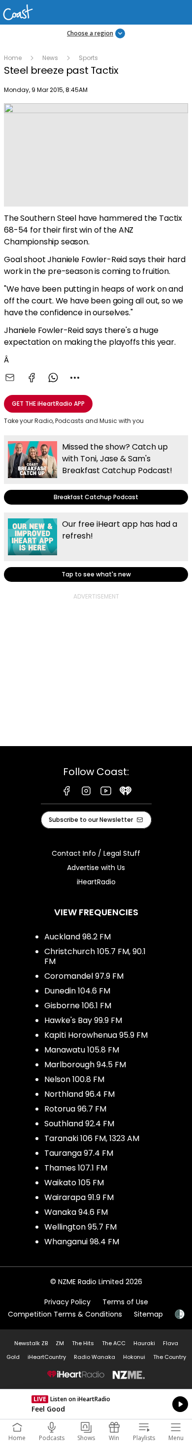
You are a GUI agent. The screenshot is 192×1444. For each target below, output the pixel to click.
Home (13, 58)
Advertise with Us (96, 867)
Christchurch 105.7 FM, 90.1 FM (95, 956)
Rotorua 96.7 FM (75, 1108)
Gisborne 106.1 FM (77, 1005)
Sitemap (148, 1314)
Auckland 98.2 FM (77, 936)
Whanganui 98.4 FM (81, 1241)
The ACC (114, 1343)
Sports (88, 58)
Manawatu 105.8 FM (81, 1049)
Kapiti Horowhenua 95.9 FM (96, 1035)
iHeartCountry (47, 1357)
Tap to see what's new (96, 547)
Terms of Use (125, 1302)
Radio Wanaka (94, 1357)
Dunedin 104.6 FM (77, 990)
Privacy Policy (67, 1302)
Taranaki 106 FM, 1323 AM (91, 1138)
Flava (170, 1343)
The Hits (83, 1343)
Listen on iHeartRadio (96, 1404)
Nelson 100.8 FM (74, 1079)
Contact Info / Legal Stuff (96, 853)
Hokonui (134, 1357)
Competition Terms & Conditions (65, 1314)
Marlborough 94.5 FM (85, 1064)
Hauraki (144, 1343)
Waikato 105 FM (74, 1182)
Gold (13, 1357)
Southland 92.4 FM (79, 1123)
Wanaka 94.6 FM (76, 1212)
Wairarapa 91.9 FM (79, 1197)
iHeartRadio (96, 882)
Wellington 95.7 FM (80, 1227)
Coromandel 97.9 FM (84, 976)
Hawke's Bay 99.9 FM (83, 1020)
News (50, 58)
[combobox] (75, 378)
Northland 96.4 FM (79, 1094)
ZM (60, 1343)
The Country (169, 1357)
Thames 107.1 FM (75, 1167)
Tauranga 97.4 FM (78, 1153)
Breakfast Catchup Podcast (96, 470)
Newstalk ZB (31, 1343)
